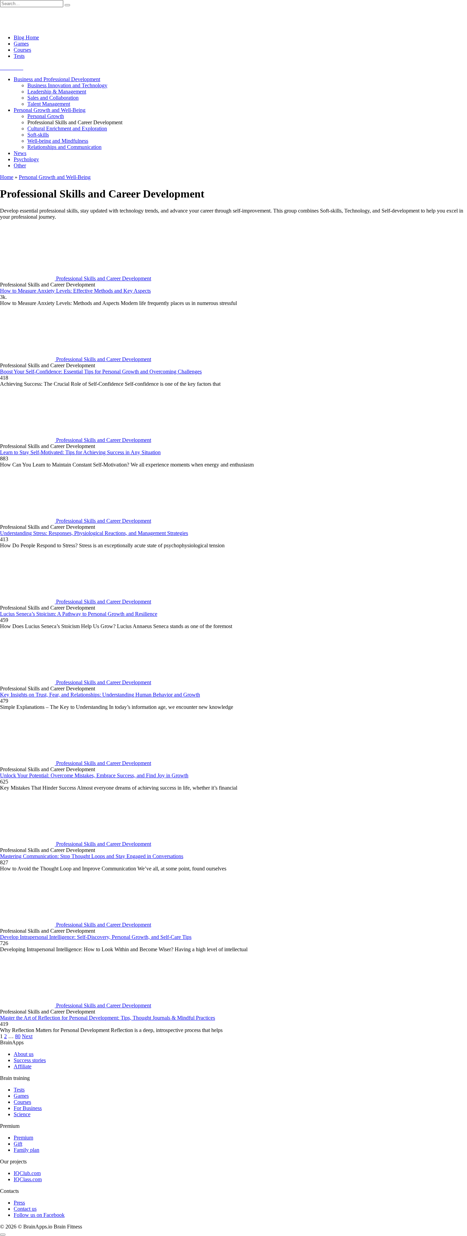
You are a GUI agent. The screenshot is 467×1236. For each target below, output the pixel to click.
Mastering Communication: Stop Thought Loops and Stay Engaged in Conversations (91, 856)
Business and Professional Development (57, 79)
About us (24, 1054)
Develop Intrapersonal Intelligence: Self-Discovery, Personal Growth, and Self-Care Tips (95, 937)
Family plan (26, 1150)
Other (20, 165)
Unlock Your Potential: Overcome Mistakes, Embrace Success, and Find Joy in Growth (94, 775)
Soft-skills (38, 135)
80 (18, 1036)
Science (22, 1114)
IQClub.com (27, 1173)
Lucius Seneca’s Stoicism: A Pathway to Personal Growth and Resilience (78, 614)
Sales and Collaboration (53, 98)
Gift (18, 1144)
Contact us (25, 1209)
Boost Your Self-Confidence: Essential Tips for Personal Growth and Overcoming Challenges (101, 371)
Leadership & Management (56, 91)
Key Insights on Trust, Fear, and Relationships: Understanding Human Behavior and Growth (100, 695)
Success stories (30, 1060)
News (20, 153)
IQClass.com (28, 1179)
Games (21, 44)
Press (19, 1203)
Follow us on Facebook (39, 1215)
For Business (28, 1108)
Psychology (26, 159)
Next (27, 1036)
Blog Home (26, 37)
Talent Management (48, 104)
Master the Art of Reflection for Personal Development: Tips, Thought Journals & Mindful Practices (107, 1018)
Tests (19, 56)
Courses (22, 50)
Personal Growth (45, 116)
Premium (23, 1138)
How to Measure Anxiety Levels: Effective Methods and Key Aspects (75, 291)
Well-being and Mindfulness (57, 141)
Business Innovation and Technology (67, 85)
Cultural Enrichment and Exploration (67, 128)
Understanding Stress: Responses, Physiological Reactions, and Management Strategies (94, 533)
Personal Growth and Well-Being (49, 110)
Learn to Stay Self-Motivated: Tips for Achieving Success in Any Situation (80, 452)
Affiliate (22, 1066)
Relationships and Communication (64, 147)
